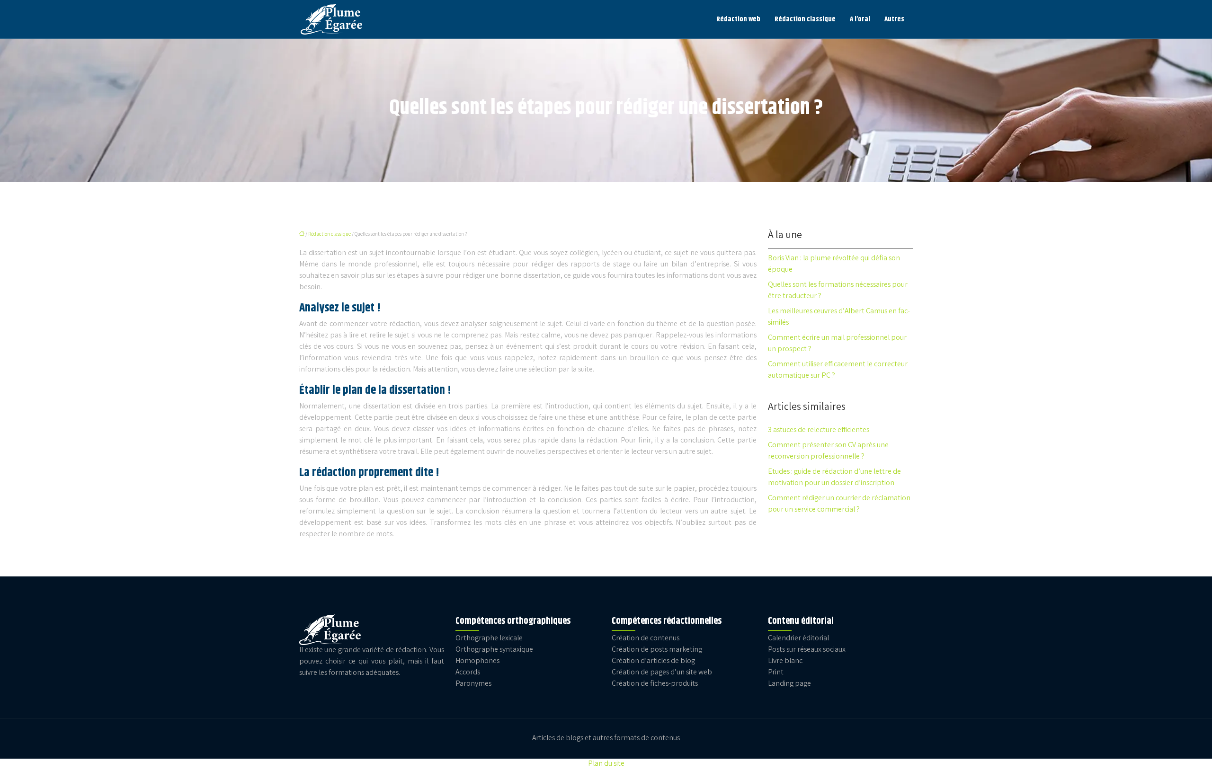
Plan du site (606, 764)
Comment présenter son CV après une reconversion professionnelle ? (828, 451)
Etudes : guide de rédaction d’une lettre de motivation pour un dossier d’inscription (834, 478)
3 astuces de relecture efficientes (818, 430)
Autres (894, 19)
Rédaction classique (805, 19)
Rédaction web (738, 19)
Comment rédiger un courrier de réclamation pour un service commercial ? (839, 504)
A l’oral (860, 19)
